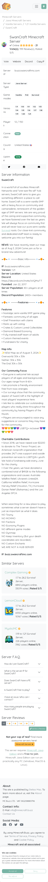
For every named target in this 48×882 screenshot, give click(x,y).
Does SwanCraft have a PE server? (17, 681)
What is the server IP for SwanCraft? (16, 672)
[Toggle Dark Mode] (43, 6)
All (4, 723)
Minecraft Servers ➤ (24, 744)
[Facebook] (10, 825)
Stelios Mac (35, 789)
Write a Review (38, 728)
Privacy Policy (35, 836)
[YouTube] (21, 825)
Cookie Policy (26, 839)
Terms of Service (18, 836)
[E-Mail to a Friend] (38, 166)
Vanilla (19, 95)
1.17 (35, 110)
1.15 (23, 110)
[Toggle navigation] (36, 6)
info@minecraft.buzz (21, 810)
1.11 (28, 107)
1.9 (17, 107)
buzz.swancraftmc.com (27, 70)
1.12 (34, 107)
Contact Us (9, 813)
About (38, 793)
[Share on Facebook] (24, 166)
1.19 (17, 114)
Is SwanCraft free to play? (17, 690)
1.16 (29, 110)
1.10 (22, 107)
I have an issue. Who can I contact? (16, 698)
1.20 (23, 114)
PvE (26, 95)
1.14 (17, 110)
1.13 (40, 107)
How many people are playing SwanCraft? (19, 707)
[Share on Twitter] (9, 166)
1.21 (29, 114)
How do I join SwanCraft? (16, 663)
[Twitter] (15, 825)
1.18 (41, 110)
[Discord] (5, 825)
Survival (35, 95)
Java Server (21, 83)
